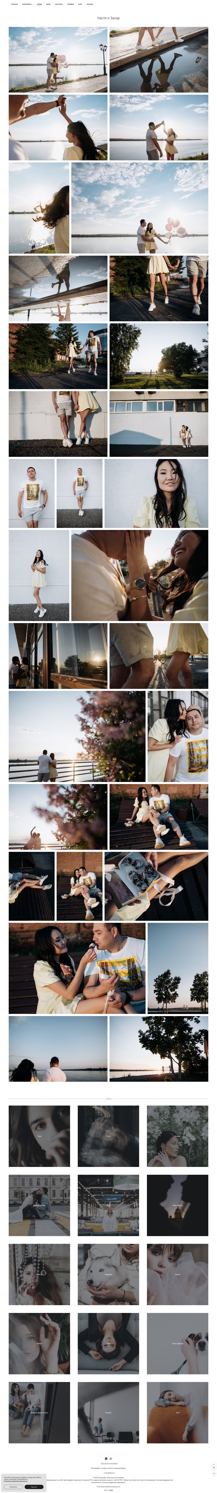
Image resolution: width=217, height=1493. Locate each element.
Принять (34, 1487)
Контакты (59, 4)
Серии (39, 4)
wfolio (111, 1490)
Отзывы (90, 4)
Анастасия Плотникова (109, 1463)
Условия (70, 4)
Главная (14, 4)
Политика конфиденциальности (108, 1486)
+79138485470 (109, 1473)
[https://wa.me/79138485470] (111, 1458)
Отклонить (13, 1487)
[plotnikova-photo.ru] (200, 4)
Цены (48, 4)
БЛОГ (80, 4)
